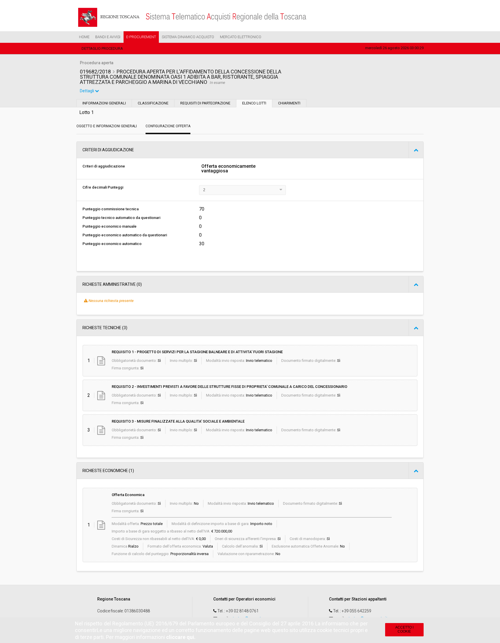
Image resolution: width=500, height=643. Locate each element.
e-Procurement (141, 37)
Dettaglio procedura (102, 48)
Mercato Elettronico (240, 37)
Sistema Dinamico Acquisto (188, 37)
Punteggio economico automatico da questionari (124, 235)
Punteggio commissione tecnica (110, 209)
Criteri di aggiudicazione (103, 166)
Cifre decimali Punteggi (102, 187)
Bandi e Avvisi (107, 37)
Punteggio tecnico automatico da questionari (121, 217)
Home (84, 37)
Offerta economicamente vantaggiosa (228, 168)
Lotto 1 (86, 112)
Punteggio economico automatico (111, 244)
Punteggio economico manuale (109, 226)
